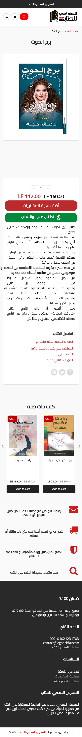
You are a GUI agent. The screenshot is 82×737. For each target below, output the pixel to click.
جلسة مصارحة (23, 460)
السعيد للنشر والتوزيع (49, 342)
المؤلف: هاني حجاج (60, 360)
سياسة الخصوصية (66, 681)
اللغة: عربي (65, 354)
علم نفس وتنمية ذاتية (46, 348)
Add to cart (23, 489)
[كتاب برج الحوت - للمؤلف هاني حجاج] (41, 96)
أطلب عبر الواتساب (41, 217)
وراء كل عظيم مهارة (59, 460)
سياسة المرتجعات (67, 676)
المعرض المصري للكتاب (32, 732)
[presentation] (3, 446)
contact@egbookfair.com (61, 643)
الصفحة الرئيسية (72, 31)
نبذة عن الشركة (68, 671)
